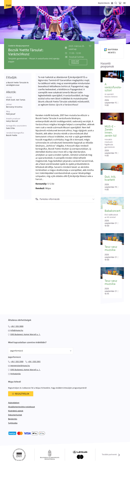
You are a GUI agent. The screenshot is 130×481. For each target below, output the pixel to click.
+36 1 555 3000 (17, 326)
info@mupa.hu (16, 330)
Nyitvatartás (15, 373)
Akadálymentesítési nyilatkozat (21, 407)
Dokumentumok (15, 415)
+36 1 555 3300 (17, 361)
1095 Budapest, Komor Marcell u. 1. (25, 334)
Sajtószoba (12, 423)
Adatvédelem (13, 403)
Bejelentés (12, 419)
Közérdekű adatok (15, 411)
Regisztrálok (22, 393)
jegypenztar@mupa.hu (20, 365)
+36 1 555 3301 (34, 361)
